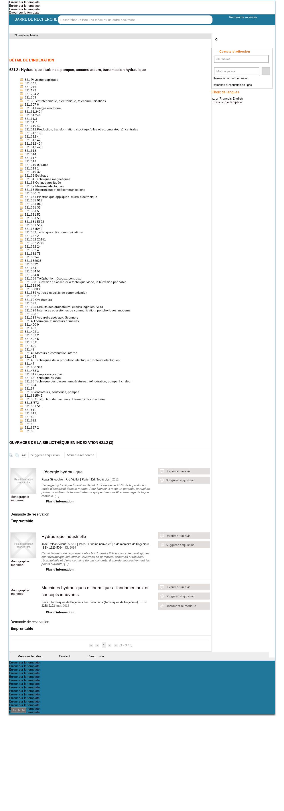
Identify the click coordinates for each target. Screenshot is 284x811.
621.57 (29, 450)
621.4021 (31, 396)
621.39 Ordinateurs (39, 345)
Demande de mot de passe (232, 79)
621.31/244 (32, 126)
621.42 (29, 404)
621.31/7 (30, 134)
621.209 (30, 105)
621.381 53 (32, 248)
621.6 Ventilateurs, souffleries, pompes (54, 455)
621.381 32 (32, 235)
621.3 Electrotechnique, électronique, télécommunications (68, 109)
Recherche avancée (242, 20)
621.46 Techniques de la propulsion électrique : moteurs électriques (76, 417)
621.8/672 (31, 467)
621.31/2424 (33, 122)
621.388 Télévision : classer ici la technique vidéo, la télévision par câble (79, 324)
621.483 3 (31, 429)
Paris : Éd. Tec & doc (97, 551)
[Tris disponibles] (24, 526)
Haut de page (272, 742)
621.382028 (32, 299)
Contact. (67, 743)
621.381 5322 (34, 252)
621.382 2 (31, 269)
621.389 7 (31, 341)
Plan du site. (100, 743)
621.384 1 (31, 307)
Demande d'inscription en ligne (235, 85)
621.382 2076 (34, 278)
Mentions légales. (31, 743)
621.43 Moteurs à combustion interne (53, 408)
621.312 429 (33, 164)
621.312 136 (33, 147)
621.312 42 (32, 155)
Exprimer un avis (179, 542)
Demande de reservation (31, 586)
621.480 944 (33, 425)
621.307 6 (31, 113)
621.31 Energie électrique (43, 117)
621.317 (30, 176)
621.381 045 (33, 231)
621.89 (29, 501)
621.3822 (31, 303)
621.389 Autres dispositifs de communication (58, 337)
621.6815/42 (33, 459)
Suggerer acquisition (46, 526)
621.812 (30, 480)
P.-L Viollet (73, 551)
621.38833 (32, 332)
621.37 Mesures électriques (45, 210)
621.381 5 (31, 240)
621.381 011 (33, 227)
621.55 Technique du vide (43, 438)
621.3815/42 (33, 261)
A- (14, 807)
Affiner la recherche (83, 526)
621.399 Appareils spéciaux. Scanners (52, 366)
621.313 (30, 168)
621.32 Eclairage (36, 197)
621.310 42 (32, 138)
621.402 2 (31, 387)
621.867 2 (31, 497)
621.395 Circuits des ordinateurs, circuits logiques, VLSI (66, 353)
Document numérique (182, 683)
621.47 (29, 421)
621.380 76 (32, 219)
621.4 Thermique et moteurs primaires (53, 370)
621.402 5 (31, 391)
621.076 (30, 92)
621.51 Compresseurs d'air (44, 433)
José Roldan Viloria (54, 618)
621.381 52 (32, 244)
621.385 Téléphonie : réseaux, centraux (54, 320)
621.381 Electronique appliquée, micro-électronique (63, 223)
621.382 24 (32, 282)
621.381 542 (33, 256)
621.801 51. (32, 471)
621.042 (30, 88)
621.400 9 (31, 374)
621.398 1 (31, 362)
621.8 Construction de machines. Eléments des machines (67, 463)
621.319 (30, 181)
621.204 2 (31, 100)
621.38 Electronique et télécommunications (57, 214)
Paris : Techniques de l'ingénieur (63, 680)
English (239, 99)
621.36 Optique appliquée (44, 206)
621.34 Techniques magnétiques (48, 202)
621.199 (30, 96)
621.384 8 (31, 315)
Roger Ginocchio (52, 551)
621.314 (30, 172)
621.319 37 (32, 193)
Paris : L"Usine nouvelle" (98, 618)
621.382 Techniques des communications (55, 265)
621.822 (30, 488)
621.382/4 (31, 294)
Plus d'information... (61, 575)
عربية (216, 99)
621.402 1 (31, 383)
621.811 (30, 476)
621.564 (30, 446)
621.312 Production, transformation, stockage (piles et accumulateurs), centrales (85, 143)
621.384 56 (32, 311)
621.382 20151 (35, 273)
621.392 (30, 349)
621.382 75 (32, 290)
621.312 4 (31, 151)
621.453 (30, 412)
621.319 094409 (36, 185)
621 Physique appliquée (42, 84)
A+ (24, 807)
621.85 (29, 492)
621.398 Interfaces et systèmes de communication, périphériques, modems (81, 358)
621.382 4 (31, 286)
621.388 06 (32, 328)
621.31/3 (30, 130)
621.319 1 (31, 189)
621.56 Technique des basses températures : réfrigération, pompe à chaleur (81, 442)
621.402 (30, 379)
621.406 (30, 400)
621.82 (29, 484)
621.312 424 (33, 159)
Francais (227, 99)
